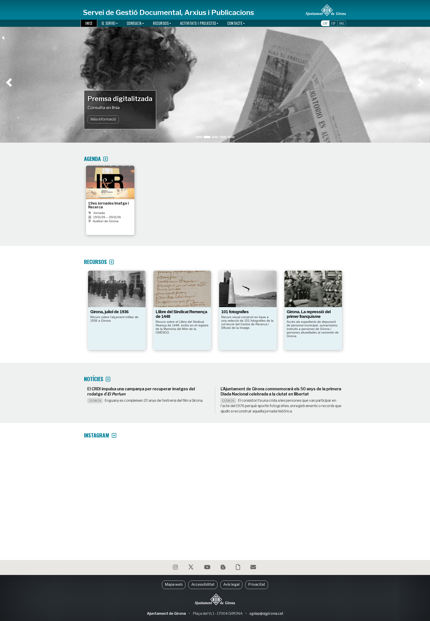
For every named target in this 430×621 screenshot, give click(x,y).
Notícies (94, 379)
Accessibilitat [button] (203, 584)
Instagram (97, 435)
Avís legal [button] (231, 584)
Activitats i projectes (198, 23)
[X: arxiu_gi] (191, 568)
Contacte (234, 23)
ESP (333, 23)
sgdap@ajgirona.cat (266, 613)
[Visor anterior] (39, 71)
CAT (325, 23)
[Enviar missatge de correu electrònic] (253, 568)
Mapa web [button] (174, 584)
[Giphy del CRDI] (238, 568)
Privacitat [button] (256, 584)
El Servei (109, 23)
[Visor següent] (391, 71)
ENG (341, 23)
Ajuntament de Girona (166, 613)
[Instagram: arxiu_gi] (176, 568)
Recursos (161, 23)
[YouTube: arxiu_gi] (207, 568)
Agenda (93, 158)
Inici (88, 23)
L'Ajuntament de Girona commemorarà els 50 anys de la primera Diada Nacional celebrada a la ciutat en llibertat (281, 391)
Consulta (134, 23)
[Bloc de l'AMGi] (224, 568)
